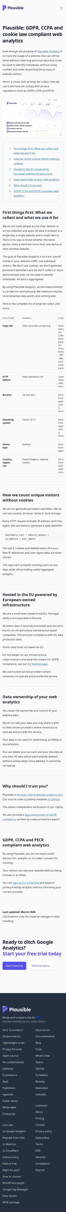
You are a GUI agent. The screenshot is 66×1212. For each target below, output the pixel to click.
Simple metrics (12, 1036)
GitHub (40, 1068)
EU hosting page (38, 664)
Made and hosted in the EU (21, 1017)
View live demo (41, 966)
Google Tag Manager (15, 1189)
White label (9, 1107)
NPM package (11, 1202)
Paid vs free (10, 1163)
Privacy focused (12, 1049)
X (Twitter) (42, 1075)
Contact (40, 1125)
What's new (43, 1055)
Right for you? (11, 1170)
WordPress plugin (13, 1183)
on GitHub (53, 799)
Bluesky (40, 1081)
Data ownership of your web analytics (36, 179)
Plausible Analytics (48, 51)
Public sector (10, 1101)
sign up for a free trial (26, 883)
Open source (10, 1055)
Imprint (40, 1170)
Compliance (43, 1163)
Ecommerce (10, 1075)
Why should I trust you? (28, 185)
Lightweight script (14, 1043)
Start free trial (14, 966)
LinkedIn (41, 1094)
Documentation (45, 1036)
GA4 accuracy (11, 1157)
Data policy (42, 1137)
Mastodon (42, 1088)
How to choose (12, 1176)
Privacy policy (44, 1131)
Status (39, 1062)
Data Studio (10, 1196)
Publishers (9, 1088)
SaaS (5, 1081)
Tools (39, 1049)
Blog (38, 1043)
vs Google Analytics (14, 1131)
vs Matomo (9, 1144)
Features (8, 1068)
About (39, 1112)
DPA (38, 1150)
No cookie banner (13, 1062)
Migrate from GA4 (14, 1137)
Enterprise (9, 1114)
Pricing (40, 1118)
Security (40, 1157)
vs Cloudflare (10, 1150)
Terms (39, 1144)
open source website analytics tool (41, 795)
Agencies (8, 1094)
